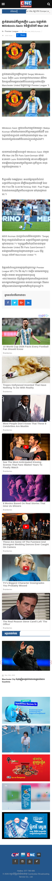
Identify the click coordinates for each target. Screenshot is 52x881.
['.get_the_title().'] (26, 654)
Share (22, 35)
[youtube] (30, 861)
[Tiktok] (37, 861)
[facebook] (15, 861)
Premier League (11, 31)
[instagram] (22, 861)
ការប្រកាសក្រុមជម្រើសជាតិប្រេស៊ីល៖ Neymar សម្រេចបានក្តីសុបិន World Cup (25, 677)
